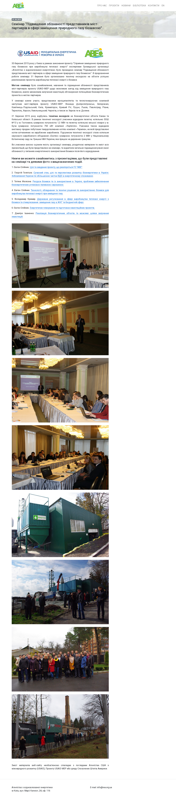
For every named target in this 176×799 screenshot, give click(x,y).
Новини (126, 5)
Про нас (102, 5)
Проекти (114, 5)
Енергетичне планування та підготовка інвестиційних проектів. (62, 208)
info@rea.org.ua (104, 787)
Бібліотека (139, 5)
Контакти (153, 5)
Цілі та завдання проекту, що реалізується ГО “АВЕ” (56, 167)
